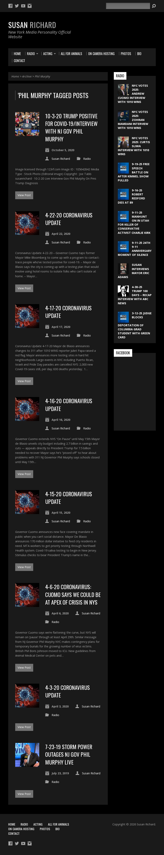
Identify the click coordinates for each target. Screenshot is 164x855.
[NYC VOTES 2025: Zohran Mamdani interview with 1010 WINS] (123, 119)
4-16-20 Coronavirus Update (68, 404)
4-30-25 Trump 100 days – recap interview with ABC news (135, 295)
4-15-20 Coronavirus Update (68, 497)
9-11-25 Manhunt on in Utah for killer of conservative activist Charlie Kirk (134, 223)
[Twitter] (17, 6)
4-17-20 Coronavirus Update (68, 311)
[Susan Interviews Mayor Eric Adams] (123, 272)
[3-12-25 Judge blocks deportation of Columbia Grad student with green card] (123, 321)
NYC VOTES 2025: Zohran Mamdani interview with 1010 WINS (133, 120)
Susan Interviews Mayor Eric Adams (133, 271)
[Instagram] (30, 6)
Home (15, 76)
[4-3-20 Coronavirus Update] (27, 705)
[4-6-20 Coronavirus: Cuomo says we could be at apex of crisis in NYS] (27, 605)
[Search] (154, 6)
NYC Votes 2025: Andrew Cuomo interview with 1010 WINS (133, 94)
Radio (87, 159)
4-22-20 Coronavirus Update (68, 219)
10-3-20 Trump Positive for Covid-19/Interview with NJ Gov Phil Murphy (71, 127)
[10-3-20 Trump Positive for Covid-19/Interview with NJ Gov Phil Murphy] (27, 134)
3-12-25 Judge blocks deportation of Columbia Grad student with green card (135, 325)
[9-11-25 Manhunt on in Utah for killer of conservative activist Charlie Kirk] (123, 220)
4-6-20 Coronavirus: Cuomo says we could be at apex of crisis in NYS (73, 594)
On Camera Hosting (21, 828)
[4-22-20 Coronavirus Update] (27, 233)
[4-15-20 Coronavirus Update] (27, 512)
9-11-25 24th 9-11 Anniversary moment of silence (135, 249)
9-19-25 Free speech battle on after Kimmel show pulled (134, 172)
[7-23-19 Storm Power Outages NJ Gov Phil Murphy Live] (27, 765)
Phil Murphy (42, 76)
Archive (27, 76)
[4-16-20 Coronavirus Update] (27, 419)
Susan (32, 24)
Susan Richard (61, 159)
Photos (45, 828)
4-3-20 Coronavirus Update (67, 691)
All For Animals (58, 824)
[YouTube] (23, 6)
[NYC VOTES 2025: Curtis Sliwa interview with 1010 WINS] (123, 145)
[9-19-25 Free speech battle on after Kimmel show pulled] (123, 171)
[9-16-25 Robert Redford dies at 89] (123, 198)
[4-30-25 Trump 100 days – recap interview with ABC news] (123, 294)
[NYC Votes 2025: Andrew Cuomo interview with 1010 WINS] (123, 93)
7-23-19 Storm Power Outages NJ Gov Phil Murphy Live (68, 754)
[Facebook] (10, 6)
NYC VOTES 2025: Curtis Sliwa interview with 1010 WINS (134, 146)
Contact (14, 833)
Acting (38, 824)
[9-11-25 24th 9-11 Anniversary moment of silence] (123, 250)
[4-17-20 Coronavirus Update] (27, 326)
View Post (24, 195)
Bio (57, 828)
